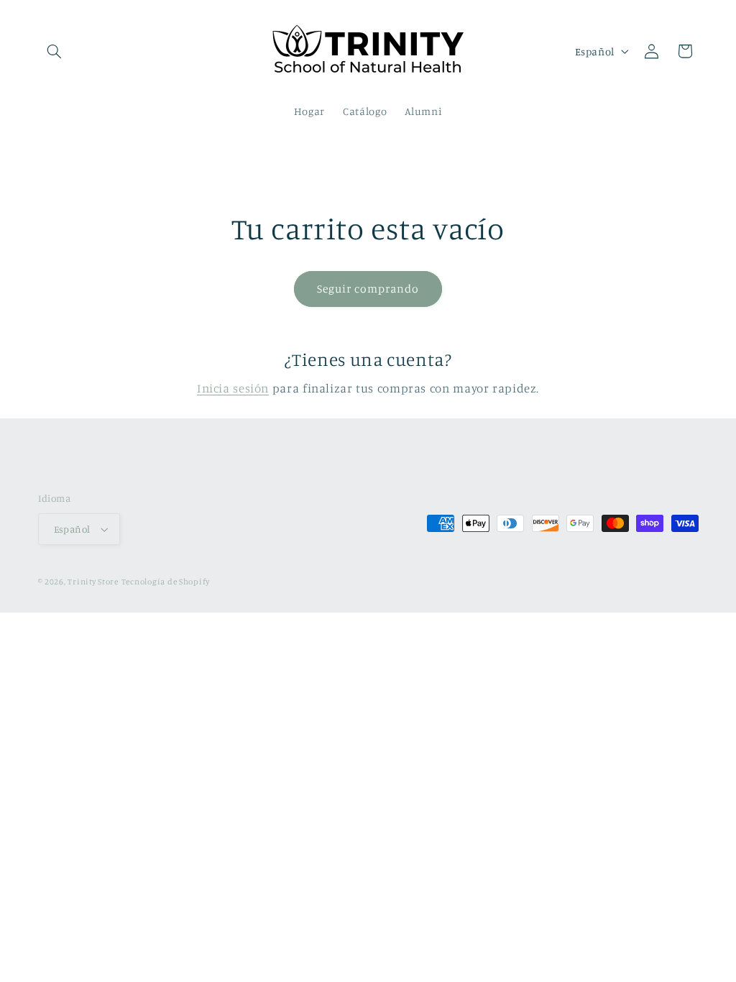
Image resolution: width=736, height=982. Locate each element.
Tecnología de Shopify (165, 582)
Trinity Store (93, 582)
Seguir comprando (368, 288)
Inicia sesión (233, 388)
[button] (54, 51)
